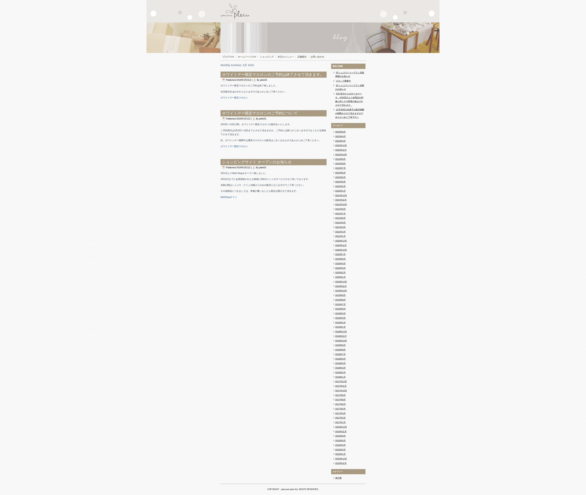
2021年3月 (340, 227)
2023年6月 (340, 132)
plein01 (263, 80)
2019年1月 (340, 327)
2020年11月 (341, 245)
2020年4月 (340, 263)
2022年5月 (340, 177)
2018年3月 (340, 368)
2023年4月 (340, 136)
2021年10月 (341, 204)
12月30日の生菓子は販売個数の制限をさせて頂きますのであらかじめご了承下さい (349, 113)
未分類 (338, 478)
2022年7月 (340, 168)
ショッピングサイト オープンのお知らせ (257, 162)
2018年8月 (340, 350)
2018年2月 (340, 372)
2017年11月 (341, 386)
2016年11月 (341, 431)
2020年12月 (341, 241)
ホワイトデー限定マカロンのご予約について (260, 113)
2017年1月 (340, 422)
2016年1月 (340, 454)
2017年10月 (341, 390)
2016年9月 (340, 436)
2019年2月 (340, 322)
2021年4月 (340, 222)
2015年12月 (341, 458)
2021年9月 (340, 209)
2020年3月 (340, 268)
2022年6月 (340, 173)
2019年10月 (341, 290)
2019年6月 (340, 309)
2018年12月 (341, 331)
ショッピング (267, 57)
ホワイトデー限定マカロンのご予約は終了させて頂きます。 (273, 74)
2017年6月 (340, 404)
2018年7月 (340, 354)
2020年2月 (340, 272)
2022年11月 (341, 150)
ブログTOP (228, 57)
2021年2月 (340, 232)
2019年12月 (341, 281)
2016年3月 (340, 445)
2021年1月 (340, 236)
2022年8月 (340, 163)
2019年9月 (340, 295)
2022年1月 (340, 191)
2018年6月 (340, 359)
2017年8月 (340, 399)
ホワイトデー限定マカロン (234, 97)
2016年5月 (340, 440)
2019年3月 (340, 318)
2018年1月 (340, 377)
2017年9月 (340, 395)
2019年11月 (341, 286)
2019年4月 (340, 313)
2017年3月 (340, 413)
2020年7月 (340, 254)
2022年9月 (340, 159)
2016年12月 (341, 427)
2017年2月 (340, 418)
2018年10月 (341, 341)
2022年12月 (341, 145)
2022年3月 (340, 182)
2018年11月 (341, 336)
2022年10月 (341, 154)
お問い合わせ (317, 57)
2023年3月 (340, 141)
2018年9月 (340, 345)
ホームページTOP (247, 57)
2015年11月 (341, 463)
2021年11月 (341, 200)
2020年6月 (340, 259)
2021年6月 (340, 218)
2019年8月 (340, 300)
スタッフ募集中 (343, 81)
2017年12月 (341, 381)
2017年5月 (340, 409)
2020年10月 (341, 250)
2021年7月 (340, 213)
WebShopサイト (229, 197)
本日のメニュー (286, 57)
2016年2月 (340, 449)
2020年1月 (340, 277)
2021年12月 (341, 195)
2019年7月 (340, 304)
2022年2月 (340, 186)
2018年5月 (340, 363)
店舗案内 (302, 57)
